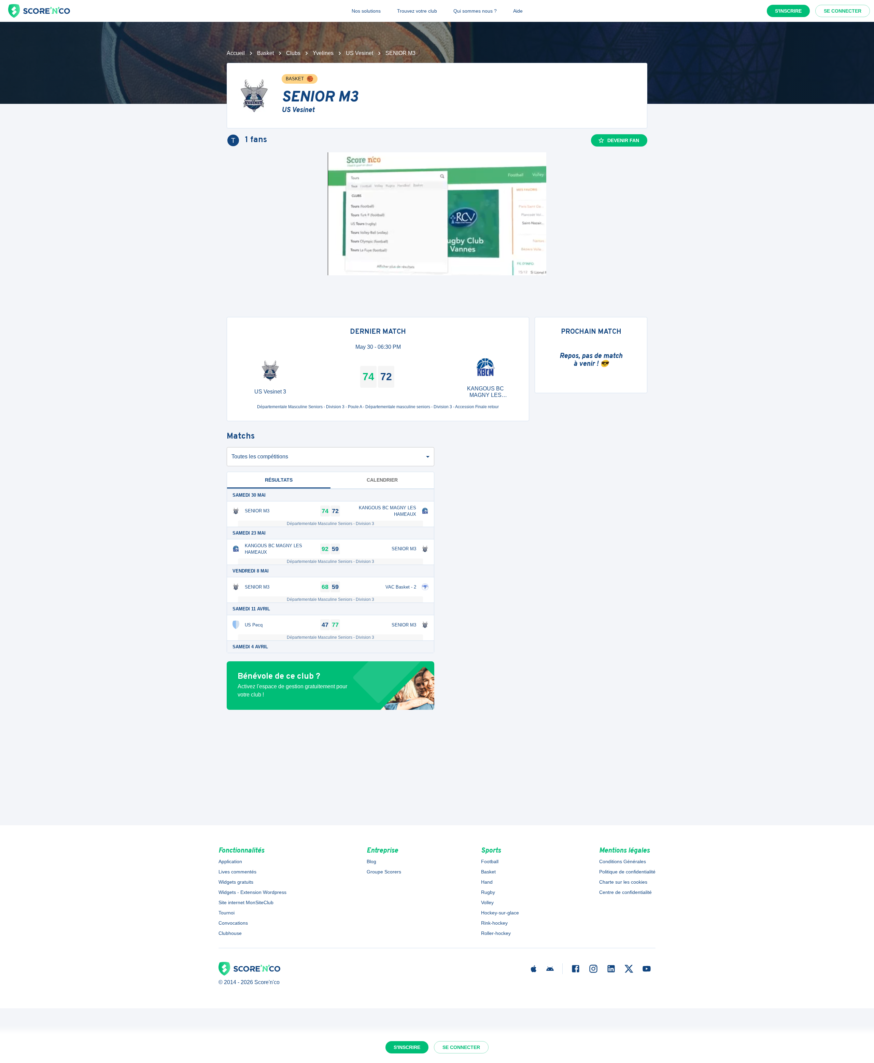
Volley (487, 902)
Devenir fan (623, 140)
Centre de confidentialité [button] (625, 892)
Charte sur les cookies (623, 882)
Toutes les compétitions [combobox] (259, 456)
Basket (265, 53)
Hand (487, 882)
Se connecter (842, 11)
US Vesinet (359, 53)
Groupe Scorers (384, 871)
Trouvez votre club (417, 11)
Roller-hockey (496, 933)
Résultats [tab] (279, 480)
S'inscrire (788, 11)
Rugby (488, 892)
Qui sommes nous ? (475, 11)
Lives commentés (237, 871)
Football (489, 861)
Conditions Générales (622, 861)
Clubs (293, 53)
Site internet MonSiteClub (245, 902)
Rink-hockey (494, 923)
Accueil (236, 53)
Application (230, 861)
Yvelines (323, 53)
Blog (371, 861)
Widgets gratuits (235, 882)
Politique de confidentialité (627, 871)
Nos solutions (366, 11)
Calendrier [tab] (382, 480)
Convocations (233, 923)
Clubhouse (230, 933)
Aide (518, 11)
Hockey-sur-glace (500, 912)
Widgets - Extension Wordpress (252, 892)
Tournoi (226, 912)
